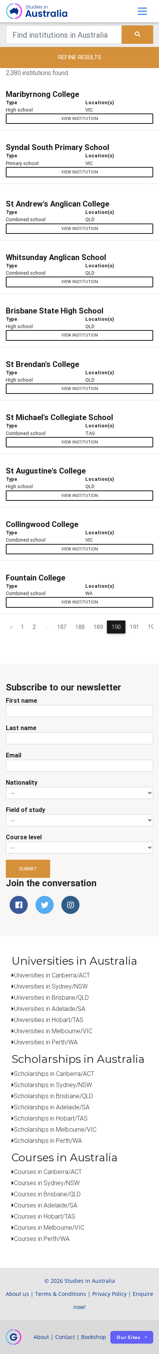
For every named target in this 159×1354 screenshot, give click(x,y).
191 (134, 627)
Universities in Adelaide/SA (49, 1008)
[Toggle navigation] (142, 11)
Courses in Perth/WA (41, 1238)
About (41, 1337)
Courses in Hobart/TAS (44, 1216)
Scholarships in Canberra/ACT (54, 1073)
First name (21, 700)
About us (17, 1293)
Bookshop (93, 1337)
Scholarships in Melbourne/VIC (55, 1129)
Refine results (79, 57)
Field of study (25, 810)
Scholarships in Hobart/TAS (51, 1118)
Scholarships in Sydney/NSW (53, 1085)
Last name (21, 728)
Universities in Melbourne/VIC (53, 1031)
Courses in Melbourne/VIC (49, 1227)
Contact (65, 1337)
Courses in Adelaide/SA (45, 1205)
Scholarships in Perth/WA (48, 1140)
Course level (24, 837)
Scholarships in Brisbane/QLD (53, 1096)
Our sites (128, 1337)
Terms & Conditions (60, 1293)
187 (61, 627)
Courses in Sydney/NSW (47, 1183)
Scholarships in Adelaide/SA (52, 1107)
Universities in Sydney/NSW (51, 986)
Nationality (21, 782)
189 (98, 627)
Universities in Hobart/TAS (48, 1020)
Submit (28, 868)
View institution (79, 118)
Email (13, 755)
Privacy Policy (109, 1293)
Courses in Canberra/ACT (48, 1172)
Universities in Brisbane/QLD (51, 997)
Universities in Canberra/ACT (52, 975)
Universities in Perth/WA (46, 1042)
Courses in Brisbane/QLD (47, 1194)
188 (80, 627)
